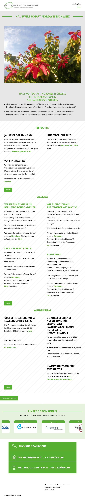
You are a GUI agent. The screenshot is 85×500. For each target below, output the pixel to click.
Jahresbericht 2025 (59, 135)
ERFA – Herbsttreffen (18, 248)
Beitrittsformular (9, 398)
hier (30, 331)
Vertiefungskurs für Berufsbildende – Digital (20, 206)
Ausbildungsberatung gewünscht (41, 457)
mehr (8, 189)
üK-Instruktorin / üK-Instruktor (61, 368)
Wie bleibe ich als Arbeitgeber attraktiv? (62, 206)
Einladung (15, 236)
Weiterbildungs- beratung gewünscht (44, 467)
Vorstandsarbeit (15, 160)
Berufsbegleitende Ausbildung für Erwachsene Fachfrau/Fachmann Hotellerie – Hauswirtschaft (60, 325)
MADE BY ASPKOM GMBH (12, 495)
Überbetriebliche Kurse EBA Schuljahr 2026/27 (19, 319)
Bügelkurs (54, 254)
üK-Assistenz (12, 340)
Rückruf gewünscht (32, 446)
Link (20, 239)
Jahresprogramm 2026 (18, 135)
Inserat (7, 181)
